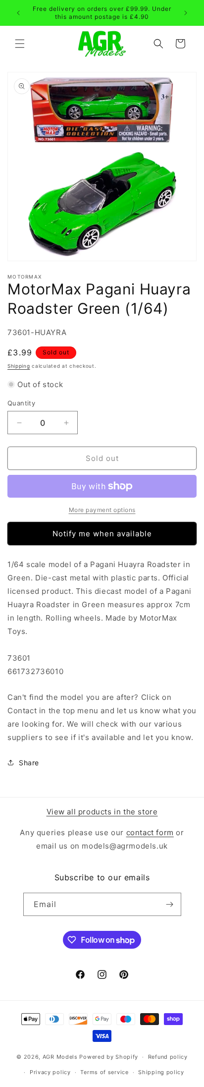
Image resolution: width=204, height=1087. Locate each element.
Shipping (18, 366)
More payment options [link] (102, 510)
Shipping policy (161, 1072)
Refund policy (168, 1056)
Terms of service (104, 1072)
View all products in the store (102, 811)
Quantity (21, 403)
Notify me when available (102, 533)
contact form (150, 832)
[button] (20, 44)
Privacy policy (50, 1072)
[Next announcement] (186, 13)
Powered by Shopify (108, 1056)
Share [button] (29, 762)
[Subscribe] (170, 904)
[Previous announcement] (18, 13)
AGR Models (60, 1056)
